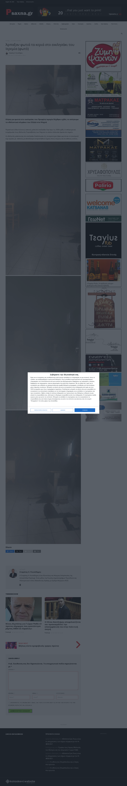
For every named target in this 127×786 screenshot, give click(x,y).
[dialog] (63, 393)
